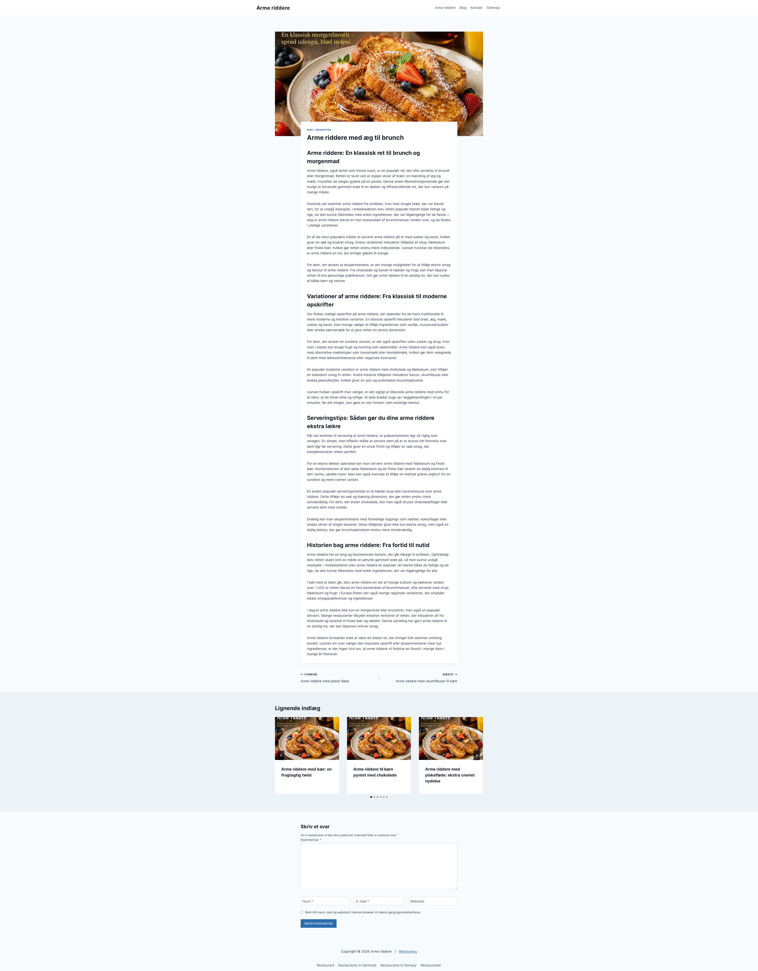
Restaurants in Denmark (357, 965)
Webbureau (408, 951)
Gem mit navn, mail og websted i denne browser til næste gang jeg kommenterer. (363, 912)
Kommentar (311, 840)
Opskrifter (323, 129)
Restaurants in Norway (398, 965)
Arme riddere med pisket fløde (325, 678)
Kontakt (476, 8)
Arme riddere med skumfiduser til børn (426, 678)
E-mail (362, 901)
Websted (417, 901)
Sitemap (493, 8)
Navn (307, 901)
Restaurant (325, 965)
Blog (463, 8)
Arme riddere (445, 8)
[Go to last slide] (281, 755)
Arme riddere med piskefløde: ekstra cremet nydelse (450, 775)
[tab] (371, 797)
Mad (310, 129)
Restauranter (431, 965)
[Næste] (477, 755)
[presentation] (307, 738)
